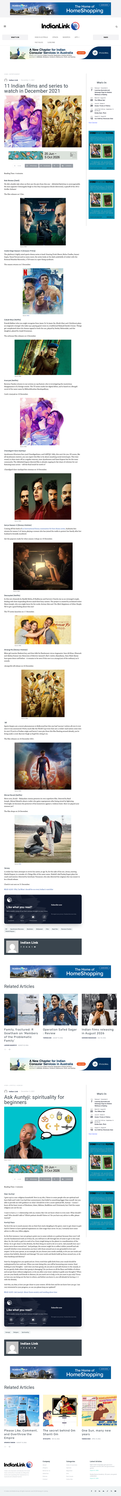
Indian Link (13, 80)
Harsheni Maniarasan (89, 1038)
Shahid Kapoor (10, 931)
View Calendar (93, 123)
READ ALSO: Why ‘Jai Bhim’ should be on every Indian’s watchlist (28, 889)
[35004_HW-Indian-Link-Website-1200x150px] (60, 8)
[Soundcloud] (29, 946)
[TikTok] (107, 1491)
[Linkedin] (26, 946)
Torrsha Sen (47, 1038)
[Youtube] (35, 946)
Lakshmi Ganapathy (10, 1045)
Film (47, 929)
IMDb (28, 315)
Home (6, 74)
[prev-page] (5, 1049)
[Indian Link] (60, 26)
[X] (32, 946)
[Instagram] (23, 946)
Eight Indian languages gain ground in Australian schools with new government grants (102, 1466)
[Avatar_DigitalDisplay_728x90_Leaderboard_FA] (43, 155)
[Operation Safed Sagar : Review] (60, 1009)
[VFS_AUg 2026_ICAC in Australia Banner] (60, 52)
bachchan (30, 929)
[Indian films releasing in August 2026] (99, 1009)
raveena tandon (66, 929)
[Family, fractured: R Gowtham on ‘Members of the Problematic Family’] (21, 1009)
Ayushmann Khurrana (17, 929)
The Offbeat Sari (100, 100)
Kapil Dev (55, 929)
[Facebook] (21, 946)
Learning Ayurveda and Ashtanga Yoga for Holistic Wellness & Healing (103, 92)
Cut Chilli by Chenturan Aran (104, 118)
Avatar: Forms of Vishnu (102, 106)
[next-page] (9, 1049)
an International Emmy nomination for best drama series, (44, 528)
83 (6, 929)
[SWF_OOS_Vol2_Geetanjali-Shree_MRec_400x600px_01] (102, 150)
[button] (116, 26)
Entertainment (14, 74)
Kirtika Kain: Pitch (100, 113)
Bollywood (39, 929)
